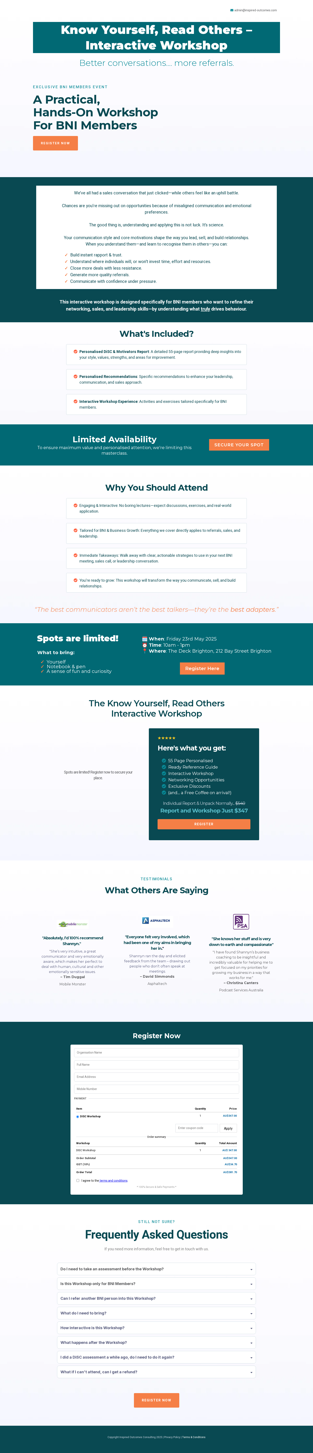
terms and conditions (113, 1180)
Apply (228, 1128)
